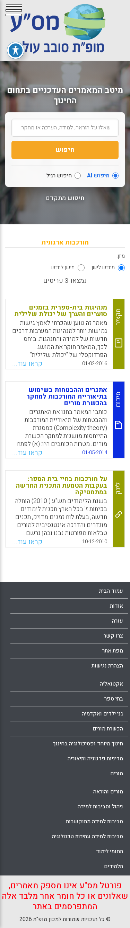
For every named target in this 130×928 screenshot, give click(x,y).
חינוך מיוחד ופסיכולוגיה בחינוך (88, 743)
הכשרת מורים (108, 729)
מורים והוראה (108, 791)
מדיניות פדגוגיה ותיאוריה (95, 758)
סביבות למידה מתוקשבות (94, 821)
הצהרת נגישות (107, 666)
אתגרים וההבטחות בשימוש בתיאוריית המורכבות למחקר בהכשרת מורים (66, 396)
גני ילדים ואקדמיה (102, 714)
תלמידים (113, 866)
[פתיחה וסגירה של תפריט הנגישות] (15, 50)
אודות (116, 606)
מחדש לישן (103, 267)
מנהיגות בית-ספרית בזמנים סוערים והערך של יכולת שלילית (60, 311)
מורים (116, 773)
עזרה (117, 621)
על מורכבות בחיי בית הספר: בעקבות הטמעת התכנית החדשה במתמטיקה (61, 485)
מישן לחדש (63, 267)
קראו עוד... (27, 364)
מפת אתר (112, 651)
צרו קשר (113, 636)
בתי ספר (113, 699)
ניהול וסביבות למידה (100, 806)
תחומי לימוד (109, 851)
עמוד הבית (111, 591)
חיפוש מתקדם (65, 198)
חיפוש (65, 150)
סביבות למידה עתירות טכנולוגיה (87, 836)
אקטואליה (111, 684)
